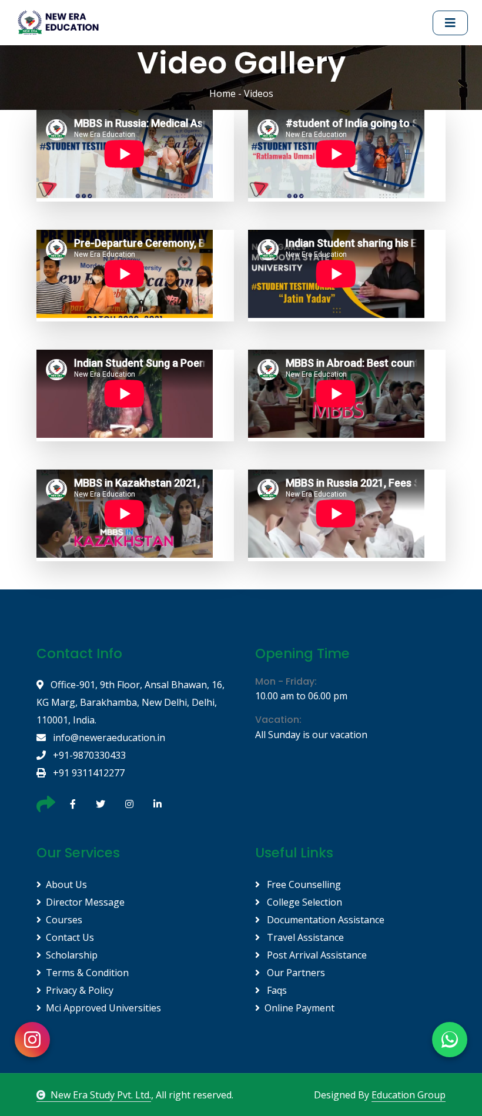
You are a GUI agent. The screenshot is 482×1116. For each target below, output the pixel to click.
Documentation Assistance (324, 919)
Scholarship (72, 955)
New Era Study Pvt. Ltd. (101, 1094)
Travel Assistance (304, 937)
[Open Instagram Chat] (32, 1039)
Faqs (276, 990)
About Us (66, 884)
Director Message (85, 902)
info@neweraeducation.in (108, 737)
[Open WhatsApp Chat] (449, 1039)
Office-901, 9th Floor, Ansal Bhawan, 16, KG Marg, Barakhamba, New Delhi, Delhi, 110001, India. (130, 702)
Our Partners (295, 972)
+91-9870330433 (88, 755)
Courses (64, 919)
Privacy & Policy (79, 990)
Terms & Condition (87, 972)
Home (222, 93)
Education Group (408, 1094)
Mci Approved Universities (103, 1007)
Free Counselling (303, 884)
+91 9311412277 (88, 772)
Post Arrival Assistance (316, 955)
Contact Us (70, 937)
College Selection (303, 902)
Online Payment (299, 1007)
